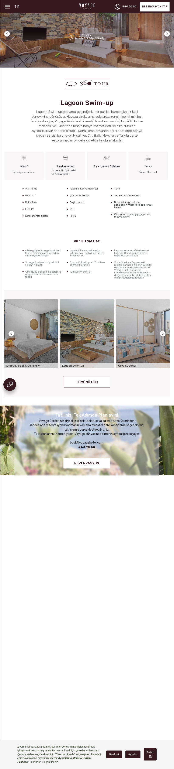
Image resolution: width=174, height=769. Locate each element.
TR (17, 6)
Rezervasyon (86, 463)
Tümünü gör (87, 382)
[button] (7, 34)
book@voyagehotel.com (86, 442)
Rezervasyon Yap (154, 6)
